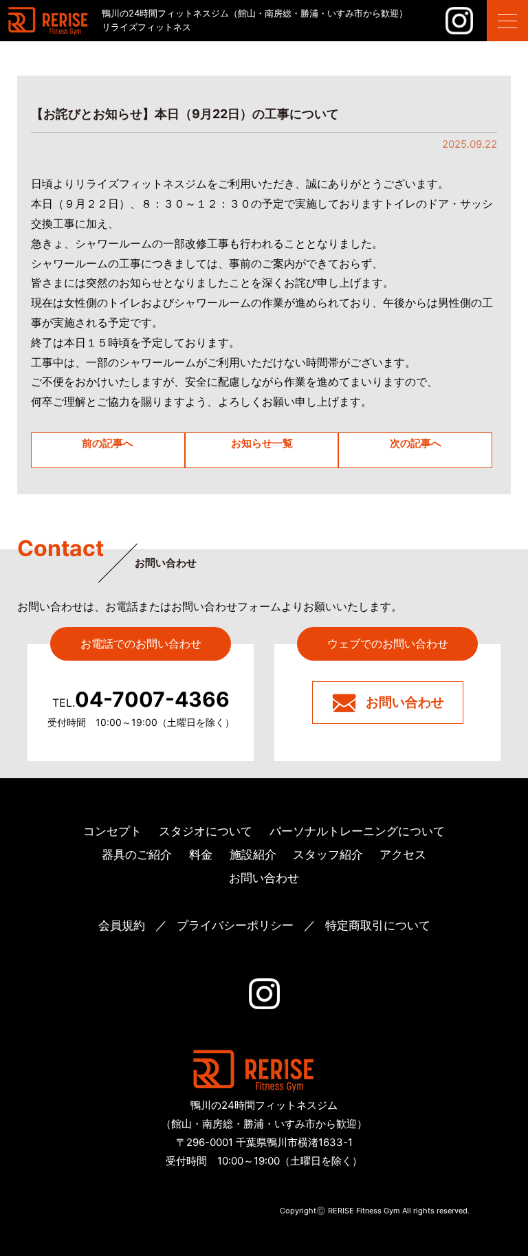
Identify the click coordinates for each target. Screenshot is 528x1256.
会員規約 (121, 925)
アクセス (403, 854)
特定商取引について (377, 925)
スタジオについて (205, 831)
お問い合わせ (405, 702)
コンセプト (112, 831)
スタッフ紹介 (328, 854)
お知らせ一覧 (262, 443)
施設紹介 (253, 854)
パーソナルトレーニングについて (357, 831)
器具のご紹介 (137, 854)
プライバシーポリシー (235, 925)
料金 (200, 854)
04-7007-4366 (141, 699)
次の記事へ (415, 443)
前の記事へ (107, 443)
